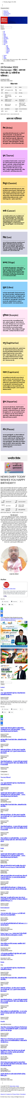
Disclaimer (6, 15)
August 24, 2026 (5, 870)
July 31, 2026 (4, 1056)
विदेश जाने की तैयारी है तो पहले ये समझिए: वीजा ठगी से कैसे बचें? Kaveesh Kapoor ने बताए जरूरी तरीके (13, 866)
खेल (7, 45)
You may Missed (5, 777)
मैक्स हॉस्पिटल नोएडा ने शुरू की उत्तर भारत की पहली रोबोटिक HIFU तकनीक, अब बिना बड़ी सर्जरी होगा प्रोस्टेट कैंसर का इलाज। (13, 1052)
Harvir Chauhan (4, 698)
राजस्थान (5, 42)
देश (4, 33)
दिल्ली (4, 34)
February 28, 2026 (5, 927)
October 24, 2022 (5, 79)
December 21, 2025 (5, 958)
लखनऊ (5, 40)
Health (3, 1021)
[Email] (4, 596)
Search (2, 25)
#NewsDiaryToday (8, 617)
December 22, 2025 (5, 948)
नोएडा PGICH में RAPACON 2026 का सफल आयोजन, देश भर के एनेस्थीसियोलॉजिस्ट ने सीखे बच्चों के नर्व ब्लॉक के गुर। (14, 1040)
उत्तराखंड (5, 41)
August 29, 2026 (5, 734)
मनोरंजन (8, 50)
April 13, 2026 (4, 917)
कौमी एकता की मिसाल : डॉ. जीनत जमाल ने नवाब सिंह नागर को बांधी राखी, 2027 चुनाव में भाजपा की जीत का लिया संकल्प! (13, 751)
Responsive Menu (5, 8)
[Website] (6, 596)
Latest (3, 687)
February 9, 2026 (5, 938)
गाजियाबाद (5, 37)
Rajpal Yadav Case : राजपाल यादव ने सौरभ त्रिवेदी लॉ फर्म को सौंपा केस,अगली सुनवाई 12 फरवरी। (13, 934)
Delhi (2, 848)
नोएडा (4, 35)
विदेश (7, 52)
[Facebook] (14, 611)
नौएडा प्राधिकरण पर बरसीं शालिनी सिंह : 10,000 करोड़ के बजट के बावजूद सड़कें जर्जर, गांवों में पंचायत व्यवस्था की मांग (14, 839)
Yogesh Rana (4, 735)
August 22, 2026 (5, 881)
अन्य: (4, 44)
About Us (5, 11)
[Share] (14, 615)
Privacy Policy (6, 13)
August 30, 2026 (5, 697)
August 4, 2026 (4, 1045)
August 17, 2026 (5, 892)
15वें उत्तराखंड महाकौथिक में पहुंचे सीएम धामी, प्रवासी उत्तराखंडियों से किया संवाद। (13, 954)
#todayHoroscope (17, 617)
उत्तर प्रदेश (3, 736)
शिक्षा (7, 47)
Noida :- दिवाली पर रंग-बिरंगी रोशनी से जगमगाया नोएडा (12, 618)
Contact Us (9, 1094)
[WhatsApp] (14, 609)
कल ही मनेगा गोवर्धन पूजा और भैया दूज (8, 620)
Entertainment (5, 907)
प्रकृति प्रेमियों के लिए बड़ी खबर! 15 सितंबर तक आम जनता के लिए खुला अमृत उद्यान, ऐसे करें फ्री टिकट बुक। (14, 888)
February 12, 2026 (5, 1078)
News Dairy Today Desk (6, 80)
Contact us (6, 12)
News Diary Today (14, 1086)
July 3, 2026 (3, 1068)
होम (4, 31)
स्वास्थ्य (7, 51)
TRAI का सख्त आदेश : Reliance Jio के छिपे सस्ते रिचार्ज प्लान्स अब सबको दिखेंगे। (13, 914)
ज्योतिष (7, 48)
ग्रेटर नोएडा (5, 38)
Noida (2, 962)
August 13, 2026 (5, 903)
